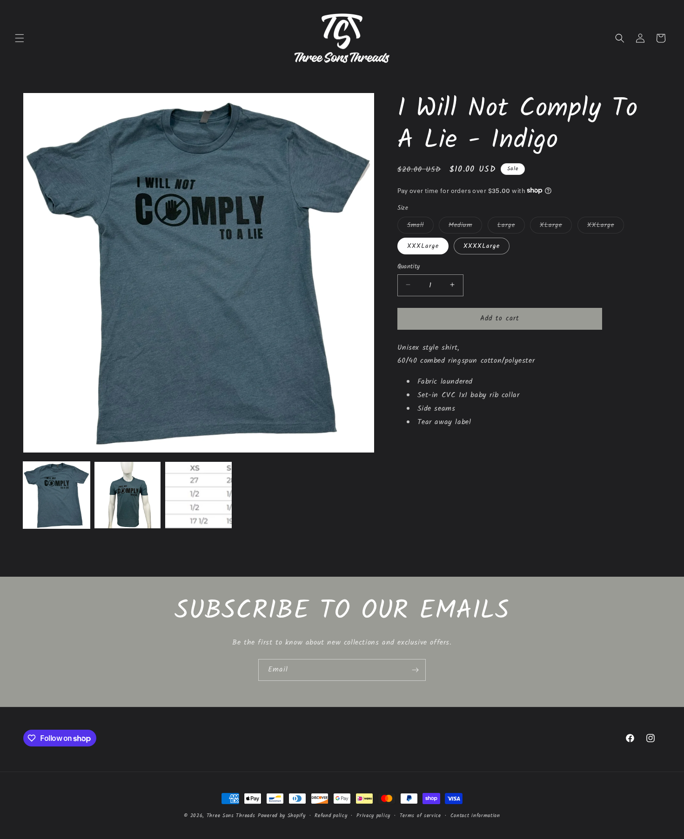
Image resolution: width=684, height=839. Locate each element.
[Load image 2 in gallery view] (127, 495)
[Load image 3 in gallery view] (198, 495)
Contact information (475, 816)
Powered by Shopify (282, 816)
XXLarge (605, 226)
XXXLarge (423, 245)
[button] (19, 38)
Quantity (408, 266)
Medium (465, 226)
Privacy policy (373, 816)
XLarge (556, 226)
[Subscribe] (415, 670)
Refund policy (331, 816)
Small (420, 226)
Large (511, 226)
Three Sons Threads (231, 816)
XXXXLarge (481, 245)
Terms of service (420, 816)
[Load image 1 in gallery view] (56, 495)
